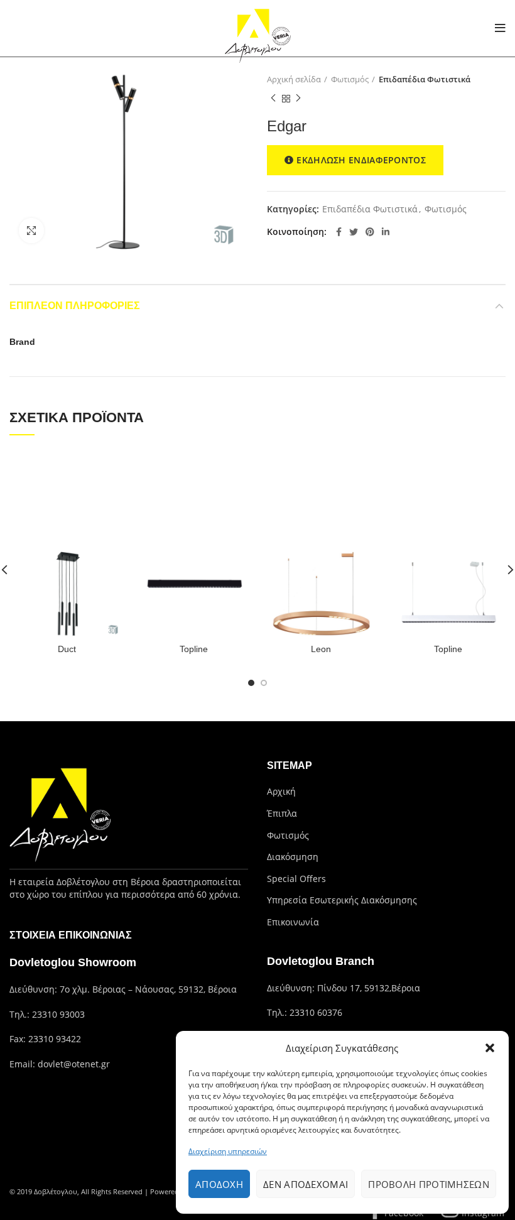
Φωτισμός (350, 79)
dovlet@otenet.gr (74, 1064)
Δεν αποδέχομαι (305, 1184)
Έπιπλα (282, 813)
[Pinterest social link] (370, 232)
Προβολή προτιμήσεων (428, 1184)
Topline (194, 649)
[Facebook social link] (338, 232)
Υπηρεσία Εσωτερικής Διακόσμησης (342, 900)
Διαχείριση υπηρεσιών (227, 1151)
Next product (298, 98)
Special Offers (296, 879)
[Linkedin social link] (385, 232)
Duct (67, 649)
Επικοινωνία (293, 922)
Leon (321, 649)
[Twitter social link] (353, 232)
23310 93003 (58, 1014)
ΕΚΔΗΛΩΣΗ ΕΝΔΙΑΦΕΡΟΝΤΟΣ (361, 160)
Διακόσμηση (292, 857)
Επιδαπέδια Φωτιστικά (424, 79)
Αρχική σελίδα (294, 79)
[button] (490, 1048)
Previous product (273, 98)
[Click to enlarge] (31, 230)
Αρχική (281, 791)
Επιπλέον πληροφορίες (74, 305)
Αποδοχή (219, 1184)
